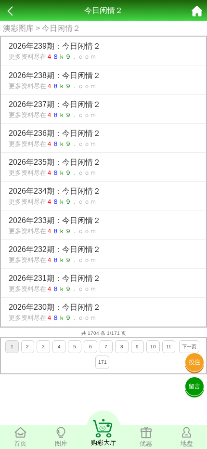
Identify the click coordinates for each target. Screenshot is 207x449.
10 (153, 346)
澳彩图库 (18, 28)
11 (168, 346)
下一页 (189, 346)
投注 (194, 362)
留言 (194, 386)
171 (102, 362)
